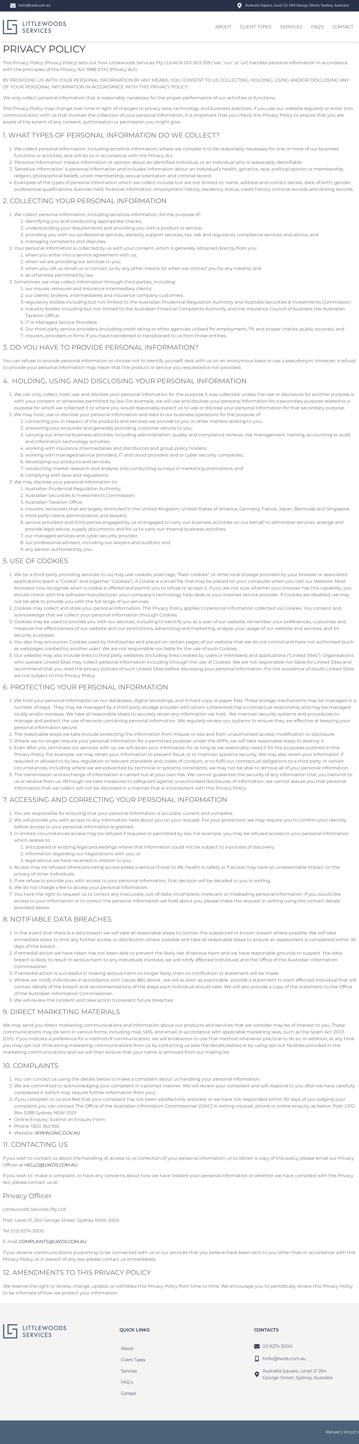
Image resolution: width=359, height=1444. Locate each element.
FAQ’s (317, 26)
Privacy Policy (342, 1432)
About (223, 26)
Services (291, 26)
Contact (342, 26)
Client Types (255, 26)
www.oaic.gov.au (57, 1133)
